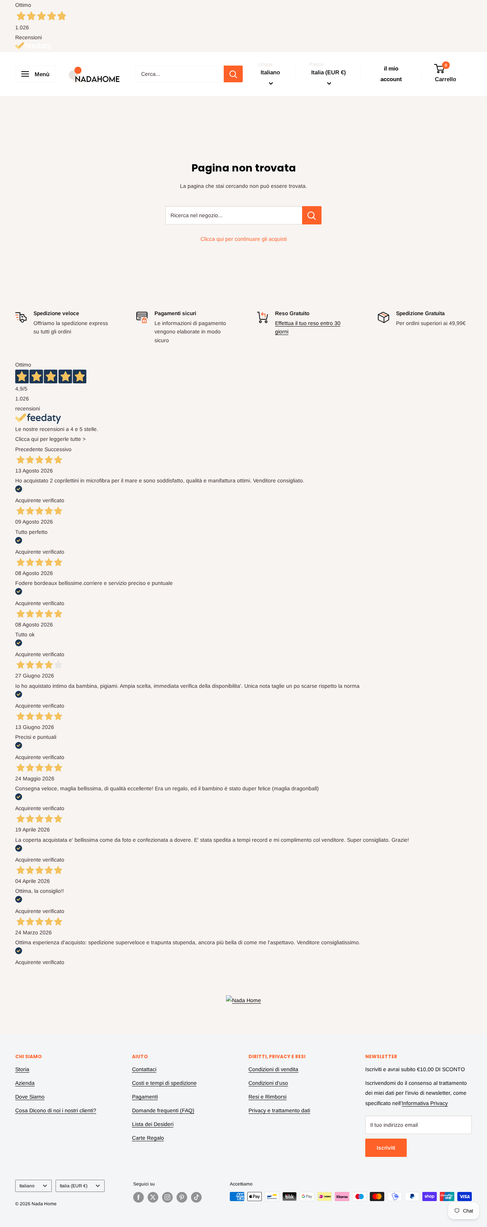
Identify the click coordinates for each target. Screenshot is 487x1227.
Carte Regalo (148, 1138)
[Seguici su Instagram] (167, 1197)
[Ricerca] (233, 74)
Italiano (27, 1186)
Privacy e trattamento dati (279, 1110)
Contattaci (144, 1069)
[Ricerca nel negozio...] (311, 215)
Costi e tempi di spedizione (164, 1083)
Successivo (58, 449)
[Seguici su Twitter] (153, 1197)
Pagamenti (145, 1097)
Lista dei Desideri (152, 1124)
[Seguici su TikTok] (196, 1197)
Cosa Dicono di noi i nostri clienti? (55, 1110)
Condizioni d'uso (268, 1083)
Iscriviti (386, 1148)
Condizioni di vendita (273, 1069)
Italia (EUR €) (74, 1186)
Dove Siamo (30, 1097)
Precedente (29, 449)
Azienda (25, 1083)
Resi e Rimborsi (267, 1097)
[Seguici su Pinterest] (182, 1197)
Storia (22, 1069)
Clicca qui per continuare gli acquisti (244, 239)
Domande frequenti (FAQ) (163, 1110)
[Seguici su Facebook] (138, 1197)
